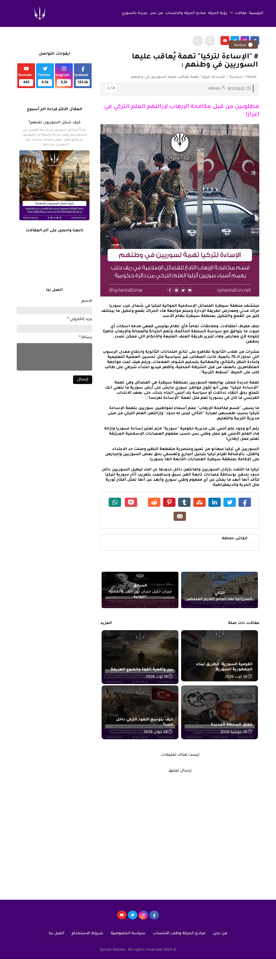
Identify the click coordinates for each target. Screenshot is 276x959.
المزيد (106, 623)
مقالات (241, 13)
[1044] (132, 917)
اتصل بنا (56, 934)
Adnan (234, 539)
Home (251, 77)
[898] (143, 917)
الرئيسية (256, 13)
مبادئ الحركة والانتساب (185, 13)
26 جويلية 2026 (233, 732)
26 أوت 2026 (236, 677)
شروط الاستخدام (87, 934)
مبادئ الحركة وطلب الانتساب (179, 934)
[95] (122, 917)
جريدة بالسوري (134, 13)
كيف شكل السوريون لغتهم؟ (55, 123)
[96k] (154, 917)
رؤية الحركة (217, 13)
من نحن (156, 13)
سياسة (240, 45)
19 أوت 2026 (157, 677)
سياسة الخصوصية (128, 934)
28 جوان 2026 (156, 732)
